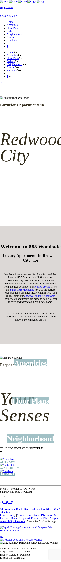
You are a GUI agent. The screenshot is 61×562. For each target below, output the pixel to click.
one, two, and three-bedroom (39, 295)
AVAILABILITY (9, 468)
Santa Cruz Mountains (22, 289)
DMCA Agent (50, 518)
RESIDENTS (7, 474)
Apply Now (6, 7)
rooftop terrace (42, 286)
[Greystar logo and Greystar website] (21, 539)
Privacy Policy (8, 515)
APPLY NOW (8, 462)
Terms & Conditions (28, 515)
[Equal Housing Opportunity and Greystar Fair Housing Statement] (30, 530)
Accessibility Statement (12, 521)
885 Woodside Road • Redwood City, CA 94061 (26, 509)
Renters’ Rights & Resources (26, 518)
